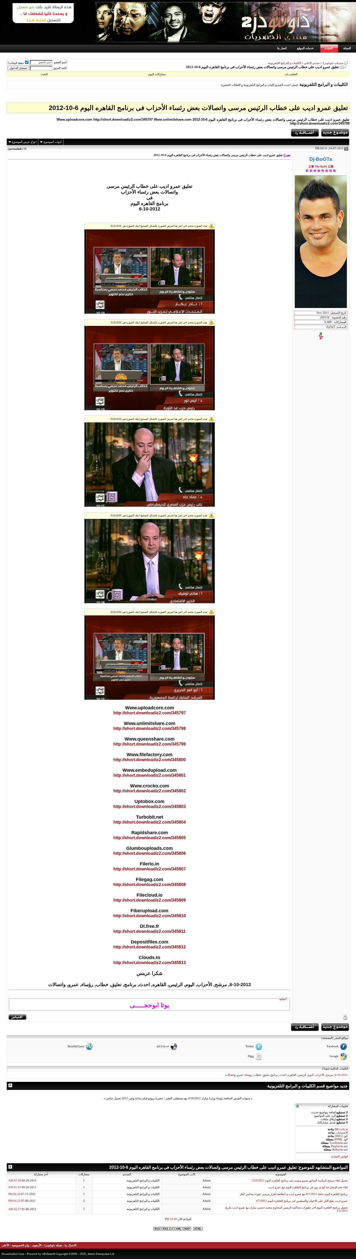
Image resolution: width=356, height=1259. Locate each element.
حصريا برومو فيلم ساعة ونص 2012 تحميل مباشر (134, 1098)
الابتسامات (341, 1132)
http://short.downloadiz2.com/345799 (149, 744)
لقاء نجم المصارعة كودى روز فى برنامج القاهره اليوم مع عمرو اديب (308, 1187)
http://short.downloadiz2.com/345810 (149, 916)
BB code (340, 1129)
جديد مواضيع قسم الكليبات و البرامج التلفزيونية (307, 1086)
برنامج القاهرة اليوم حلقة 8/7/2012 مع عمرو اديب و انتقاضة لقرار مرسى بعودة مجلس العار (294, 1194)
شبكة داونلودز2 (53, 1245)
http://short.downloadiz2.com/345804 (149, 822)
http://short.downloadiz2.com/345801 (149, 775)
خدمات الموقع (305, 48)
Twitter (249, 1046)
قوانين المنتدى (339, 1156)
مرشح (329, 1075)
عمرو (240, 1075)
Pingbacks (337, 1146)
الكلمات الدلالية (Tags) (335, 1068)
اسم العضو (60, 62)
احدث (282, 1075)
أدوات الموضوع (53, 141)
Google (334, 1056)
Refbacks (337, 1149)
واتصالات (230, 1075)
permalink (15, 148)
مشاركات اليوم (157, 74)
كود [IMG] (341, 1136)
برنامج (274, 1075)
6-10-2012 (341, 1075)
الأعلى (5, 1245)
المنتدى (328, 48)
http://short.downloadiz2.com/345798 (149, 728)
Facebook (333, 1046)
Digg (251, 1056)
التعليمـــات (291, 74)
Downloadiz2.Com (13, 1253)
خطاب (257, 1075)
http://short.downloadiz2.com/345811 (149, 931)
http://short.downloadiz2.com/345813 (149, 962)
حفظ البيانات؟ (16, 63)
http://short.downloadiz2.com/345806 (149, 853)
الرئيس (302, 1075)
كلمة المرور (60, 68)
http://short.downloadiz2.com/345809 (149, 900)
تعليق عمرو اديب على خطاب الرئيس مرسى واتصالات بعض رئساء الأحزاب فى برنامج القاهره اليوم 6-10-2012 (198, 107)
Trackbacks (336, 1142)
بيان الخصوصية (20, 1245)
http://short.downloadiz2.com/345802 (149, 791)
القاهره (292, 1075)
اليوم (311, 1075)
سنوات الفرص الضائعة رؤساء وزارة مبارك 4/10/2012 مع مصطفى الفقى (207, 1098)
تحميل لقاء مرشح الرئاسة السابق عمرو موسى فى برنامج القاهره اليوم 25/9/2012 (300, 1180)
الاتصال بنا (70, 1245)
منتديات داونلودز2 (333, 63)
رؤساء (248, 1075)
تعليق (266, 1075)
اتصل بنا (282, 48)
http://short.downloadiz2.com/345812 (149, 947)
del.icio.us (163, 1046)
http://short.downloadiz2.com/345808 (149, 884)
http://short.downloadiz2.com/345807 (149, 869)
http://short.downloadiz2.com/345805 (149, 838)
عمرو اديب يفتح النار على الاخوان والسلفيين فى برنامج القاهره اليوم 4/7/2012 (302, 1200)
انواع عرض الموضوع (24, 141)
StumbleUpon (75, 1046)
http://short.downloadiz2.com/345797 (149, 713)
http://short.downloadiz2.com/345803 (149, 806)
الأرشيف (36, 1245)
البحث (44, 74)
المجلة (347, 48)
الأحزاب (319, 1075)
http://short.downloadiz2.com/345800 (149, 759)
